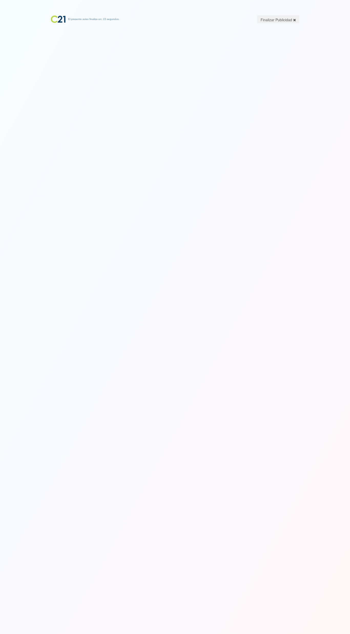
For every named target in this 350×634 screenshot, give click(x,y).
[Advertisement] (175, 55)
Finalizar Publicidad (277, 19)
